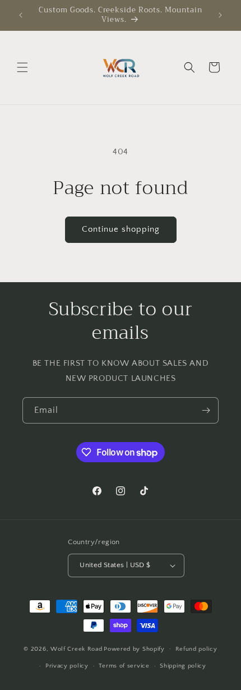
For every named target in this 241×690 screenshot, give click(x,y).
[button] (22, 67)
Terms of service (124, 666)
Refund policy (196, 649)
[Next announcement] (220, 15)
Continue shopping (121, 229)
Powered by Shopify (134, 648)
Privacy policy (67, 666)
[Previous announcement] (20, 15)
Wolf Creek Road (76, 648)
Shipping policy (183, 666)
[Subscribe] (205, 410)
